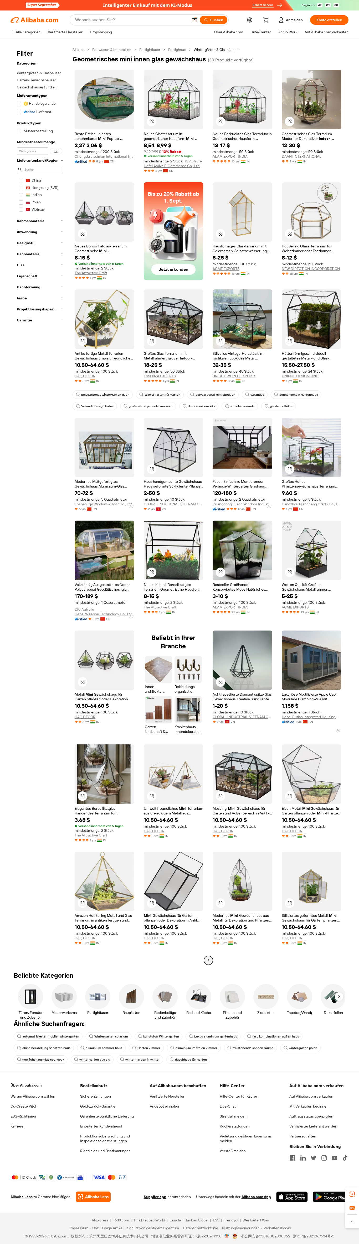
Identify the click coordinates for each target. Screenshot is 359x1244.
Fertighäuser (149, 49)
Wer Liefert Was (256, 1220)
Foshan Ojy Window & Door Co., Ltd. (104, 504)
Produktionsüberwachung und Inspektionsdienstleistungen (105, 1138)
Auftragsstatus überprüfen (311, 1116)
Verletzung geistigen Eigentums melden (246, 1138)
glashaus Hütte (281, 406)
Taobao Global (196, 1220)
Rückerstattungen (235, 1126)
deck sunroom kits (201, 406)
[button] (194, 20)
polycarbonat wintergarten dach (105, 394)
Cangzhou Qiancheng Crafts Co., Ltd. (311, 504)
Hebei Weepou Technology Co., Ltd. (104, 614)
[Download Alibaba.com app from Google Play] (330, 1197)
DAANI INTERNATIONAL (301, 156)
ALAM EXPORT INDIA (230, 156)
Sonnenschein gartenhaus (298, 394)
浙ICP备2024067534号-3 (313, 1236)
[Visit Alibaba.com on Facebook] (292, 1158)
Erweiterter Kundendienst (101, 1126)
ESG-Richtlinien (23, 1116)
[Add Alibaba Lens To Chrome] (93, 1197)
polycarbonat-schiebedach (215, 394)
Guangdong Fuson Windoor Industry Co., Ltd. (242, 504)
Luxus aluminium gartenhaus (215, 1036)
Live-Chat (228, 1106)
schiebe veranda (242, 406)
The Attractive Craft (91, 273)
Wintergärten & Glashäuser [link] (216, 49)
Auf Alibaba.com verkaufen (311, 1096)
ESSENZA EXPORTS (160, 376)
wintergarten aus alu (94, 1059)
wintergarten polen (303, 1048)
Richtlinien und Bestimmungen (105, 1151)
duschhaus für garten (191, 1059)
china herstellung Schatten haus (46, 1048)
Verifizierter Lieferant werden (313, 1126)
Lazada (175, 1220)
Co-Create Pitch (24, 1106)
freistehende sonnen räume (253, 1048)
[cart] (267, 21)
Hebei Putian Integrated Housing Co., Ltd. (311, 717)
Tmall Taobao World (149, 1220)
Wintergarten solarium (111, 1036)
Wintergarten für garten (162, 394)
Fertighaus (177, 49)
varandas (257, 394)
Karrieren (18, 1126)
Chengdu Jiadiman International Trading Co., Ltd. (104, 156)
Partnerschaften (302, 1136)
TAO (216, 1220)
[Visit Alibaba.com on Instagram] (324, 1158)
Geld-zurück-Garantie (97, 1106)
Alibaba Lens (22, 1197)
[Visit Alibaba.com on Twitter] (313, 1158)
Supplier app (155, 1197)
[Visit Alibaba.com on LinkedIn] (303, 1158)
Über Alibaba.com (26, 1085)
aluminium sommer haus (104, 1048)
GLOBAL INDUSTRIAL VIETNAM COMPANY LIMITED (173, 504)
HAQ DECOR (85, 376)
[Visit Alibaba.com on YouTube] (334, 1158)
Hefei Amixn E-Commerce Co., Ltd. (172, 166)
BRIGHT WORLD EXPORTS (234, 376)
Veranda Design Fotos (97, 406)
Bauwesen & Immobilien (111, 49)
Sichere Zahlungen (95, 1096)
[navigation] (40, 505)
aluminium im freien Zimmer (196, 1048)
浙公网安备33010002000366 (265, 1236)
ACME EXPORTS (226, 269)
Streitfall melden (233, 1116)
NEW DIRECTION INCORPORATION (311, 269)
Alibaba (78, 49)
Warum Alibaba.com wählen (33, 1096)
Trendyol (231, 1220)
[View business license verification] (226, 1236)
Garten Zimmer (148, 1048)
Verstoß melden (233, 1151)
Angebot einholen (164, 1106)
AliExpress (100, 1220)
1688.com (121, 1220)
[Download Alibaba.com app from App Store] (292, 1197)
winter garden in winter (142, 1059)
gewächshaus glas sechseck (43, 1059)
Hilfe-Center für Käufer (238, 1096)
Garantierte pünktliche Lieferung (107, 1116)
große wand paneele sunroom (151, 406)
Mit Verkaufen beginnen (309, 1106)
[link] (352, 1194)
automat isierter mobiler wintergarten (50, 1036)
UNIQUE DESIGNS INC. (300, 376)
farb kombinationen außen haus (275, 1036)
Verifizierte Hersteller (167, 1096)
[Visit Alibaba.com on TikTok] (345, 1158)
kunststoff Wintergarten (161, 1036)
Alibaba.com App (256, 1197)
